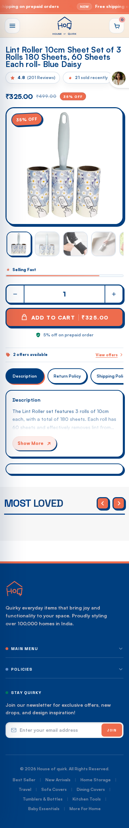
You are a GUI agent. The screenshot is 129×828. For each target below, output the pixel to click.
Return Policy (67, 376)
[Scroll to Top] (116, 791)
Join (112, 730)
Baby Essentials (44, 808)
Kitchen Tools (87, 799)
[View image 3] (75, 244)
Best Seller (24, 779)
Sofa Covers (54, 789)
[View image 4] (103, 244)
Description (25, 376)
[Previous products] (103, 503)
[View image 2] (47, 244)
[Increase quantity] (113, 294)
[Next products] (118, 503)
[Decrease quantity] (15, 294)
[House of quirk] (64, 25)
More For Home (85, 808)
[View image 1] (19, 244)
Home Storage (95, 779)
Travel (25, 789)
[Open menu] (12, 25)
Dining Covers (91, 789)
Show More (30, 443)
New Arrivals (58, 779)
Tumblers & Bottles (43, 799)
